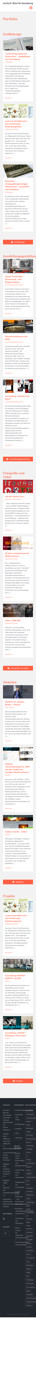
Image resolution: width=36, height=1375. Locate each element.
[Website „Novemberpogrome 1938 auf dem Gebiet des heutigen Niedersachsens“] (18, 754)
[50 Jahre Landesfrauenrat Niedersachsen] (18, 543)
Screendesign (30, 1287)
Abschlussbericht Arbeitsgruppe (18, 1243)
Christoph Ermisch (29, 1150)
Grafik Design (28, 1207)
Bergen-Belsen (29, 1123)
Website (29, 1305)
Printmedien (30, 1283)
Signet (28, 1291)
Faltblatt (29, 1173)
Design (28, 1160)
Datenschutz (7, 1202)
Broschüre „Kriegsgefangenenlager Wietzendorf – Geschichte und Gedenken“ (18, 1216)
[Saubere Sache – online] (18, 821)
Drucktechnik (30, 1163)
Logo (27, 1261)
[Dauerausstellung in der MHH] (18, 326)
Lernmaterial (30, 1258)
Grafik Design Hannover (29, 1226)
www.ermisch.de (9, 1153)
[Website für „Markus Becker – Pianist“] (18, 691)
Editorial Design (28, 1168)
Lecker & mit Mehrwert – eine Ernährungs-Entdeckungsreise (16, 124)
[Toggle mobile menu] (31, 8)
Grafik (28, 1199)
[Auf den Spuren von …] (18, 486)
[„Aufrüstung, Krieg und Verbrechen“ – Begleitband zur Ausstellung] (18, 43)
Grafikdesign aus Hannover (30, 1216)
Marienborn (30, 1265)
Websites (11, 707)
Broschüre (29, 1135)
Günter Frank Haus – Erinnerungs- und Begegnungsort (14, 279)
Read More (8, 98)
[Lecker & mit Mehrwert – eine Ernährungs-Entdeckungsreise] (18, 111)
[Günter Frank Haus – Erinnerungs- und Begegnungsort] (18, 266)
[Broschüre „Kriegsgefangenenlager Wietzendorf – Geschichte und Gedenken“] (18, 171)
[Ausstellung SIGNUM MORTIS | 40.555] (18, 965)
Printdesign (29, 1280)
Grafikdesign (9, 62)
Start (21, 285)
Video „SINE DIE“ (13, 620)
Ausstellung (30, 1114)
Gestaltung (29, 1195)
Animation (29, 1111)
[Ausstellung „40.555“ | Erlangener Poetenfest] (18, 1022)
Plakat (28, 1272)
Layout (28, 1254)
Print (27, 1276)
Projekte (15, 129)
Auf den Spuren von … (15, 496)
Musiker (28, 1269)
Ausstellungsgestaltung (12, 285)
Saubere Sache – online (16, 831)
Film (27, 1181)
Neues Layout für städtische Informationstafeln (18, 1233)
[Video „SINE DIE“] (18, 610)
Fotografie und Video (11, 499)
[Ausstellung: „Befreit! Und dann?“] (18, 386)
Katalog (28, 1243)
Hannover (29, 1232)
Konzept (29, 1247)
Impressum (7, 1199)
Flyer (27, 1184)
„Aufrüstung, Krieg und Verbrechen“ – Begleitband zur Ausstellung (17, 56)
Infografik (29, 1240)
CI (27, 1156)
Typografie (29, 1294)
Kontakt (6, 1206)
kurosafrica (29, 1250)
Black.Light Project (29, 1130)
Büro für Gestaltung (29, 1144)
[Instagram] (4, 1219)
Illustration (29, 1236)
